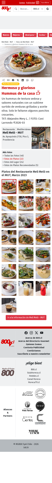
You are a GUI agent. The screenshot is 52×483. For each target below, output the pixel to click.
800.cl (34, 369)
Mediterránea (24, 129)
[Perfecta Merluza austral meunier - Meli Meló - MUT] (25, 254)
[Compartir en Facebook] (13, 80)
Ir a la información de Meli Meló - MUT (26, 317)
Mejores (16, 35)
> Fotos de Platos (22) (13, 159)
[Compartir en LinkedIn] (23, 80)
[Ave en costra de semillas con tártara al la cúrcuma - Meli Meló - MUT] (43, 186)
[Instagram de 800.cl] (31, 333)
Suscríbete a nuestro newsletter (33, 354)
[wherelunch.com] (34, 432)
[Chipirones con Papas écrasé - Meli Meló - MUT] (9, 237)
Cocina (42, 35)
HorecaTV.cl (34, 382)
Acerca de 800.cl (33, 338)
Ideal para (29, 35)
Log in (26, 447)
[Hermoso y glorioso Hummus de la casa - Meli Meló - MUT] (9, 186)
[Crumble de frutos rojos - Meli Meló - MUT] (9, 288)
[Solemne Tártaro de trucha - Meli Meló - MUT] (25, 203)
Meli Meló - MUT (7, 42)
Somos (22, 3)
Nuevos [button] (6, 35)
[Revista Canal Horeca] (27, 393)
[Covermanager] (40, 419)
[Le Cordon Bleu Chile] (27, 406)
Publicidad (30, 3)
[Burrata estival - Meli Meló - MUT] (9, 220)
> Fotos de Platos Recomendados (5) (20, 165)
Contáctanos (34, 350)
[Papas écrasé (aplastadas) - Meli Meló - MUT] (43, 237)
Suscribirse (45, 3)
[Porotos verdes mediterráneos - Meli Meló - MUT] (43, 254)
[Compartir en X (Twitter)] (18, 80)
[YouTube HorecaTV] (41, 333)
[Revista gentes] (27, 419)
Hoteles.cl (34, 376)
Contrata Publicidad (33, 347)
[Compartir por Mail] (8, 80)
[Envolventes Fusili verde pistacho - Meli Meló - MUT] (9, 271)
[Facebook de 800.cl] (26, 333)
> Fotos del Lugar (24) (13, 162)
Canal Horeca (33, 379)
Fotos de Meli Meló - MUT (25, 42)
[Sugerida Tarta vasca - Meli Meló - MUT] (43, 271)
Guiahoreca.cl (34, 372)
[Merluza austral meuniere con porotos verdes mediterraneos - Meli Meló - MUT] (9, 254)
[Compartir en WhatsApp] (27, 80)
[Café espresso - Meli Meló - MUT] (9, 305)
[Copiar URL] (32, 80)
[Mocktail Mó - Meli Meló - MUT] (43, 288)
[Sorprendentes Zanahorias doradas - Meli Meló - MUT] (43, 220)
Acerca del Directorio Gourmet (33, 341)
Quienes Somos (34, 344)
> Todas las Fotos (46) (13, 155)
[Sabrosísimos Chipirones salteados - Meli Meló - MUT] (25, 237)
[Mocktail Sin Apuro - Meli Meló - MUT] (25, 288)
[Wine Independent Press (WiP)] (40, 406)
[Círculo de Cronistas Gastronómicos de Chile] (40, 393)
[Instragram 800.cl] (37, 3)
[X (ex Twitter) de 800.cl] (36, 333)
